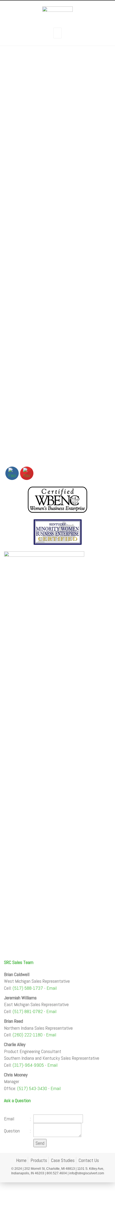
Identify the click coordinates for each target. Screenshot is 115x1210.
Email (52, 988)
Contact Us (89, 1160)
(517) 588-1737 (28, 988)
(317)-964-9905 (28, 1065)
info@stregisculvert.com (86, 1173)
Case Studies (63, 1160)
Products (38, 1160)
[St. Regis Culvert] (57, 14)
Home (21, 1160)
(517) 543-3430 (32, 1088)
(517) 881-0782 (28, 1011)
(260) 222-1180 (28, 1035)
